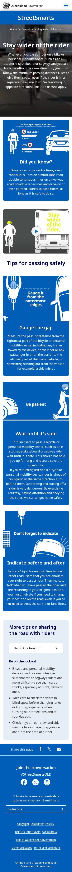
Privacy (49, 824)
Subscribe (15, 809)
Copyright (23, 824)
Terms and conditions (47, 847)
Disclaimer (37, 824)
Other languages (22, 847)
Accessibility (49, 831)
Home (13, 29)
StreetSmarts (36, 18)
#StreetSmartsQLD (36, 774)
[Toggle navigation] (66, 5)
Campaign (27, 29)
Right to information (28, 831)
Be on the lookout (27, 648)
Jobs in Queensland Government (36, 840)
